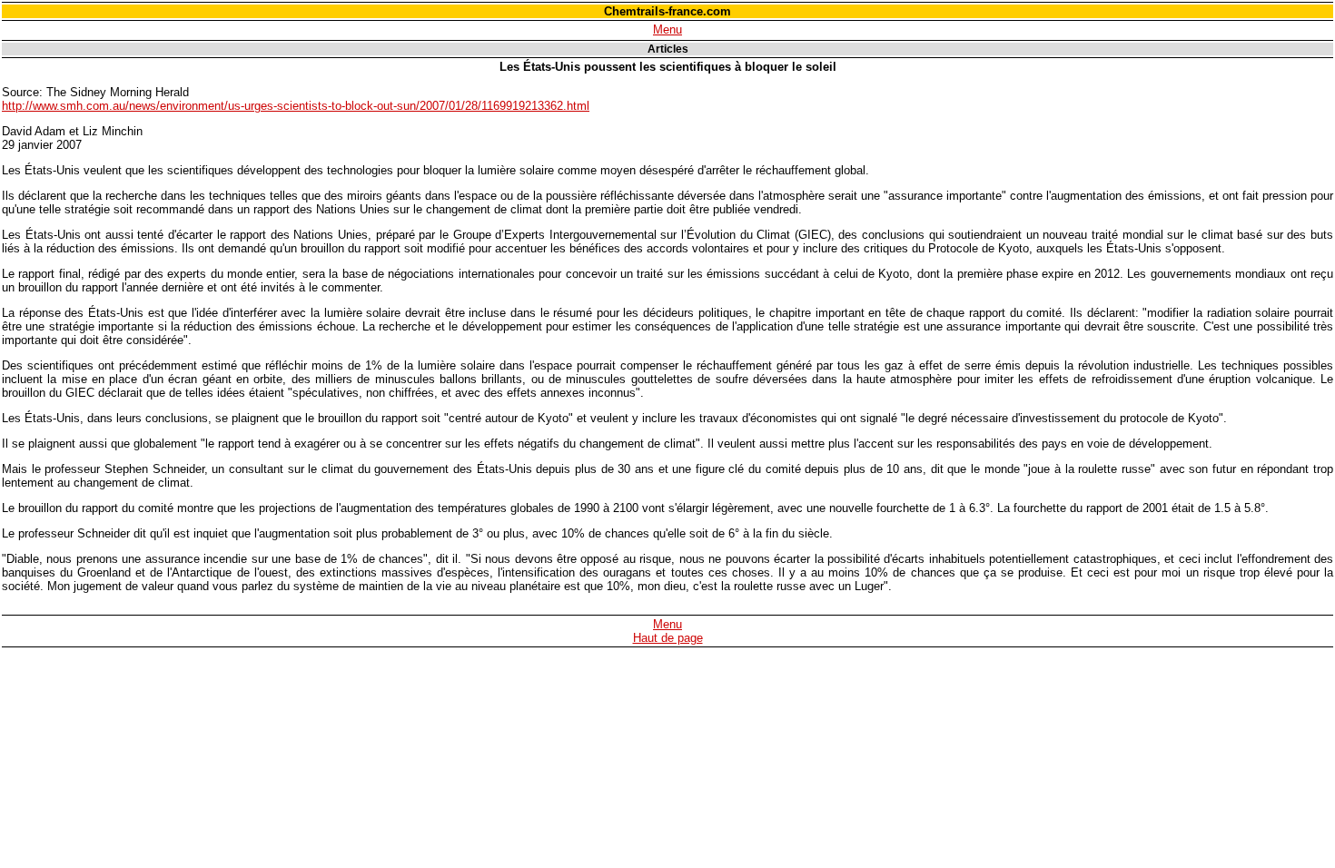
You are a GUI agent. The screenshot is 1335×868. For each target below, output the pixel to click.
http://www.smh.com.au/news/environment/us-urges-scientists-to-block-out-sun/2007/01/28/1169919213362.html (295, 106)
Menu (667, 29)
